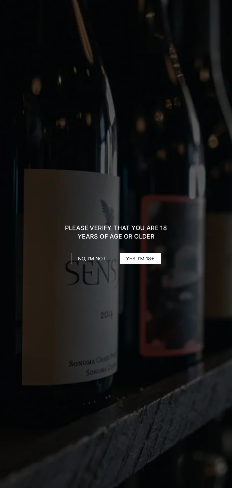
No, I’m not (92, 258)
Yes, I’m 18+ (140, 258)
